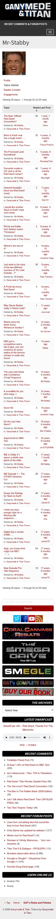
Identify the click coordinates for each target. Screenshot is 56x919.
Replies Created (12, 89)
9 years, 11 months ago (45, 268)
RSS (22, 745)
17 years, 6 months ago (45, 570)
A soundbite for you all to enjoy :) (13, 392)
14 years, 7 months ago (45, 393)
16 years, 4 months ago (45, 424)
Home (16, 902)
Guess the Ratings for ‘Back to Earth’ (13, 494)
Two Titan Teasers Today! (20, 807)
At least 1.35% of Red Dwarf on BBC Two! (28, 764)
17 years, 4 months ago (45, 495)
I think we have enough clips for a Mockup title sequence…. (13, 514)
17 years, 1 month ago (45, 457)
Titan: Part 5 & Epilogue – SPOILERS (26, 848)
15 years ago (45, 409)
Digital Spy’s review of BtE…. (14, 533)
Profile (7, 80)
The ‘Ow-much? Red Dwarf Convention (27, 786)
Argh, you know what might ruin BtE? (14, 550)
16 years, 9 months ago (45, 440)
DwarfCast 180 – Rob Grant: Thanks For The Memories (28, 727)
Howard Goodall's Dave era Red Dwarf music (14, 190)
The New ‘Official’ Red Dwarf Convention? (12, 118)
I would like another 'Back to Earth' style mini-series (14, 209)
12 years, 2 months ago (45, 324)
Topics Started (11, 85)
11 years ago (45, 307)
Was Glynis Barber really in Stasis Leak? (14, 307)
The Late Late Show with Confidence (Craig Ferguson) (14, 374)
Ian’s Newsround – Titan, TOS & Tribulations (29, 773)
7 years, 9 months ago (45, 171)
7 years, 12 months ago (45, 192)
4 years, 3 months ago (45, 137)
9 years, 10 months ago (45, 250)
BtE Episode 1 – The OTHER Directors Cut (14, 476)
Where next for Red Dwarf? (21, 835)
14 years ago (45, 342)
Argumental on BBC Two (14, 439)
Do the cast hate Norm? (12, 423)
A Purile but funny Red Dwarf (13, 288)
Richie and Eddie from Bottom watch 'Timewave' (13, 229)
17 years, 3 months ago (45, 476)
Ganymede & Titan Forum (18, 128)
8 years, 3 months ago (45, 209)
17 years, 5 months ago (45, 551)
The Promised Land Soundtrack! (14, 153)
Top (8, 902)
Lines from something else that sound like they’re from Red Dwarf (28, 823)
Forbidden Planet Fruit (18, 760)
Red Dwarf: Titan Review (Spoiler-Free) (27, 781)
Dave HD (8, 407)
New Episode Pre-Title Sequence (13, 569)
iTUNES (32, 745)
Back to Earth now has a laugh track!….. (14, 136)
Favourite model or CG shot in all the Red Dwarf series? (13, 171)
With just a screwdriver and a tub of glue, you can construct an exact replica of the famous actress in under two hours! (14, 349)
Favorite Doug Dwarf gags (20, 866)
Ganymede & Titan (20, 909)
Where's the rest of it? (13, 247)
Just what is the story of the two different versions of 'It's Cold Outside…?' (14, 268)
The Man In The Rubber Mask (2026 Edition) (29, 791)
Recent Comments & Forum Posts (25, 24)
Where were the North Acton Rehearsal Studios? (14, 324)
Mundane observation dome (21, 853)
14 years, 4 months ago (45, 374)
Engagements (11, 94)
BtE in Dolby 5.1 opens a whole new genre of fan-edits (13, 457)
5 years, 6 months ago (45, 154)
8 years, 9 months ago (45, 229)
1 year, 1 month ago (45, 118)
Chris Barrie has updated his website (26, 830)
